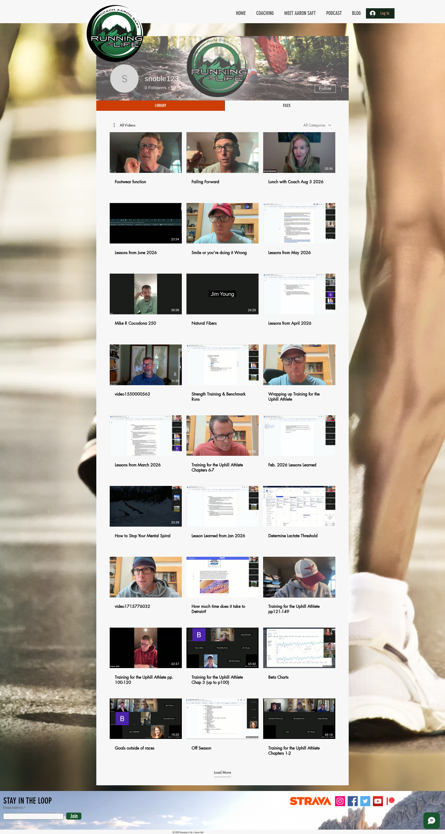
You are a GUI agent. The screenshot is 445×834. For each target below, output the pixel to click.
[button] (124, 125)
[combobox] (317, 125)
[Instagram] (340, 801)
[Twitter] (365, 801)
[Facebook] (353, 801)
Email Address (13, 807)
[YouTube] (378, 801)
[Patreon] (391, 801)
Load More (222, 772)
